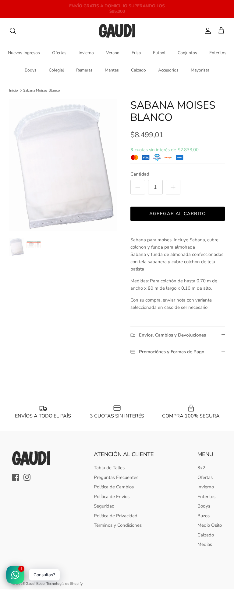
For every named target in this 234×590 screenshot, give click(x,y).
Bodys (31, 70)
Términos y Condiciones (118, 525)
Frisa (136, 53)
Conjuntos (187, 53)
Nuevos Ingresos (24, 53)
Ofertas (59, 53)
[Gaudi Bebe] (117, 31)
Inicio (13, 90)
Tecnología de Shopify (64, 583)
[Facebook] (15, 477)
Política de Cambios (114, 487)
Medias (204, 544)
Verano (112, 53)
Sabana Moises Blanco (41, 90)
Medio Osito (209, 525)
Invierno (86, 53)
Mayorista (200, 70)
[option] (63, 165)
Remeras (84, 70)
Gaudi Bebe (35, 583)
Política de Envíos (111, 497)
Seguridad (104, 506)
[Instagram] (26, 477)
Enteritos (217, 53)
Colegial (56, 70)
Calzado (138, 70)
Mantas (112, 70)
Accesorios (168, 70)
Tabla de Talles (109, 468)
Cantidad (139, 174)
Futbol (159, 53)
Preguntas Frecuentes (116, 477)
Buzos (203, 516)
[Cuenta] (206, 30)
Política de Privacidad (115, 516)
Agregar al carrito (177, 214)
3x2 (201, 468)
